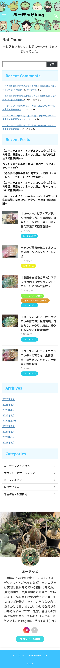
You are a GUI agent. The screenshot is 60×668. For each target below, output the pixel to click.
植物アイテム (11, 487)
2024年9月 (8, 426)
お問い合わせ (18, 655)
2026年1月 (8, 415)
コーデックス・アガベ (17, 465)
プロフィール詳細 (30, 639)
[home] (34, 630)
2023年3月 (8, 442)
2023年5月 (8, 437)
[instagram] (26, 630)
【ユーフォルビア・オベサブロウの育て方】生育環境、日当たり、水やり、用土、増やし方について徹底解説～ (29, 186)
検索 (52, 64)
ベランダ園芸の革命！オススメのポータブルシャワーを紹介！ (38, 252)
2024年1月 (8, 431)
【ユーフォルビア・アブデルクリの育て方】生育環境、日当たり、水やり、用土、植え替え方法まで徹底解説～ (29, 154)
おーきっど (32, 89)
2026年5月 (8, 404)
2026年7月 (8, 399)
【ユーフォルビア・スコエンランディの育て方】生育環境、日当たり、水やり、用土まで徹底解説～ (29, 199)
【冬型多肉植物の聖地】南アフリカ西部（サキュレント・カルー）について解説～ (29, 175)
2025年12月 (9, 421)
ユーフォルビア (13, 480)
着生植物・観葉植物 (15, 494)
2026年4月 (8, 410)
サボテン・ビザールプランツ (20, 473)
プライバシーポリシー (37, 655)
